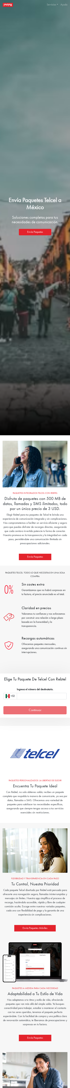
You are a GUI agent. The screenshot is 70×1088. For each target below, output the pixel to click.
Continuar (35, 710)
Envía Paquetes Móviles (35, 928)
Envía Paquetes (35, 232)
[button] (51, 4)
